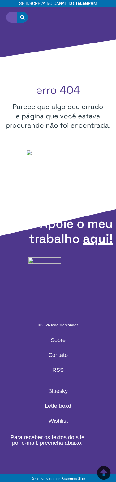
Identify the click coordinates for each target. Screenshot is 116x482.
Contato (58, 355)
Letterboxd (58, 406)
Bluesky (58, 391)
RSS (58, 370)
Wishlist (58, 421)
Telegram (86, 3)
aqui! (98, 239)
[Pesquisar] (22, 17)
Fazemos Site (73, 478)
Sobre (58, 340)
